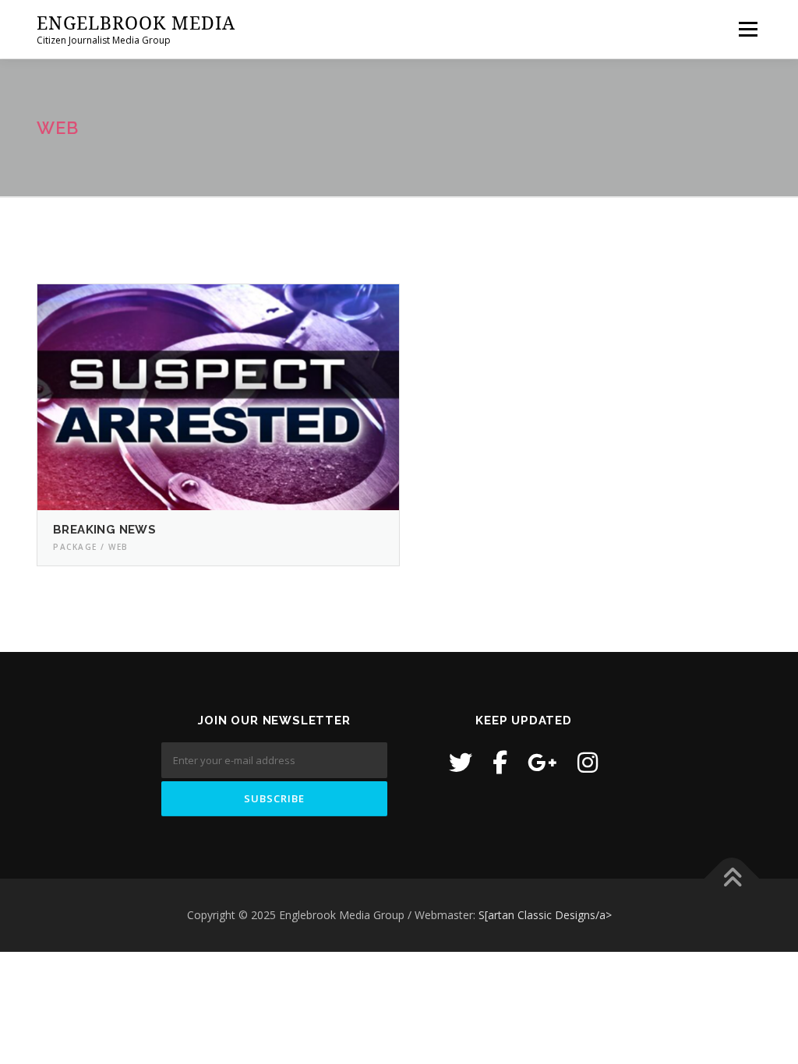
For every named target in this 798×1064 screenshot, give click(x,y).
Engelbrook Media (136, 22)
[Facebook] (500, 762)
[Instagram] (587, 762)
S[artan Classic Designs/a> (545, 914)
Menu (747, 29)
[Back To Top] (732, 879)
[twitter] (460, 762)
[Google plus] (542, 762)
